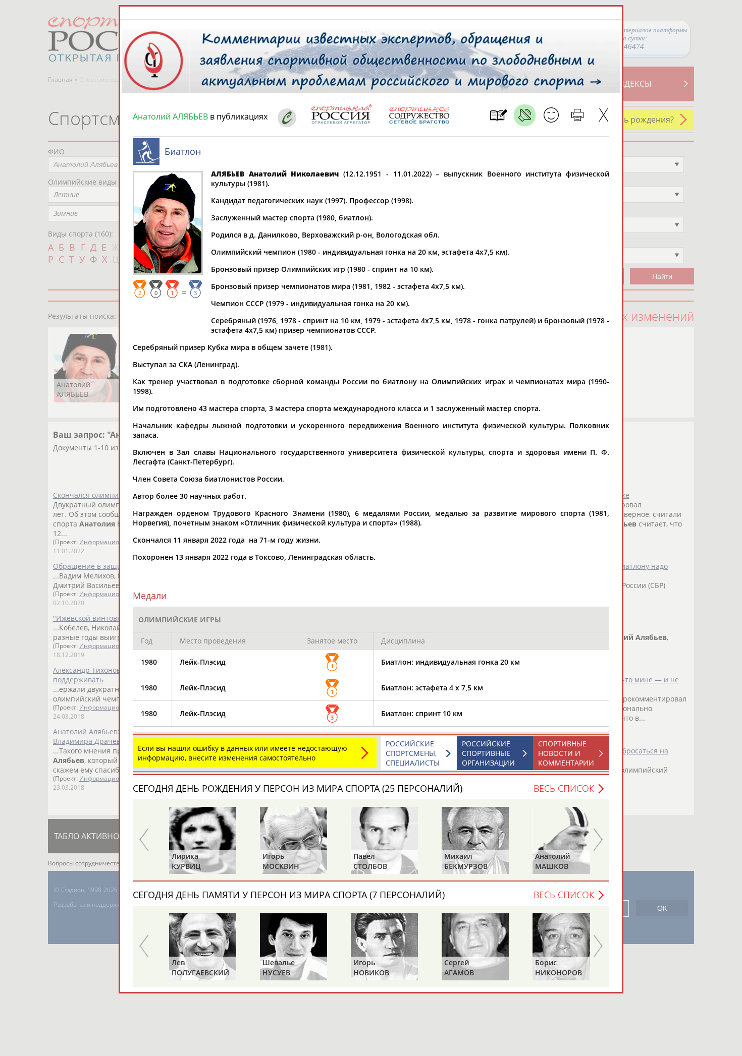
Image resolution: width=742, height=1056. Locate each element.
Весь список (564, 788)
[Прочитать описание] (525, 115)
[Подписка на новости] (498, 115)
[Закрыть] (603, 115)
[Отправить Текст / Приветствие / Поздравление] (551, 115)
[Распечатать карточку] (577, 115)
